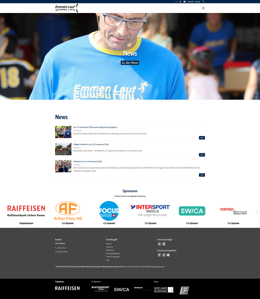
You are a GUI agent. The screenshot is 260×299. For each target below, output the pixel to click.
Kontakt (197, 2)
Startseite (191, 2)
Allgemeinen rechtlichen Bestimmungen (132, 267)
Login (107, 260)
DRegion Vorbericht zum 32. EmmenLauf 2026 (91, 144)
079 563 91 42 (61, 248)
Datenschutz (110, 250)
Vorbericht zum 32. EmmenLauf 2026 (87, 161)
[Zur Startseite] (67, 8)
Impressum (109, 247)
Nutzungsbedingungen (113, 253)
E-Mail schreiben (62, 252)
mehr (202, 138)
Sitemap (108, 244)
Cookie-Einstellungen (112, 257)
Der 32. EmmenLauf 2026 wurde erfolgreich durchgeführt (95, 127)
